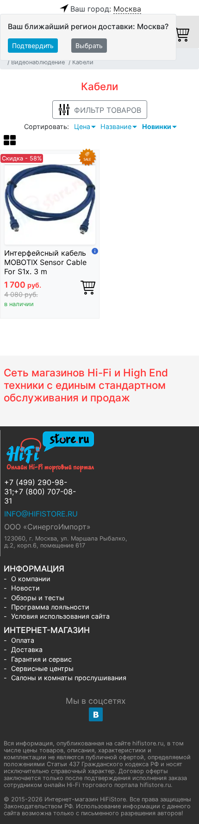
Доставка (27, 649)
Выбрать (89, 45)
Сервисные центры (42, 668)
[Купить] (88, 287)
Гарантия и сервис (41, 659)
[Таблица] (10, 141)
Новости (25, 588)
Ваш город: (105, 8)
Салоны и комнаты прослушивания (68, 678)
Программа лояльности (50, 607)
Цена (82, 126)
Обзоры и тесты (37, 598)
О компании (30, 579)
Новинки (156, 126)
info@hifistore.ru (41, 513)
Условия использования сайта (60, 616)
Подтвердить (33, 45)
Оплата (22, 640)
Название (115, 126)
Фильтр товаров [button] (107, 110)
